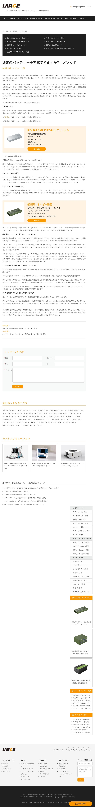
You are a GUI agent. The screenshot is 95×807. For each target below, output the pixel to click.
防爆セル (42, 776)
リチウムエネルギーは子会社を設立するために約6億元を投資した (26, 501)
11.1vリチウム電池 (22, 422)
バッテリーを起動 (79, 584)
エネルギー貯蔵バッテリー (74, 410)
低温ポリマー (44, 771)
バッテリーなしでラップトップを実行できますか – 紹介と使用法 (24, 334)
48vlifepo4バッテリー (59, 419)
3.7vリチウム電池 (74, 419)
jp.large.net (58, 797)
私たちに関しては (8, 24)
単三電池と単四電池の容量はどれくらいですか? (82, 706)
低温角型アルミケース (46, 768)
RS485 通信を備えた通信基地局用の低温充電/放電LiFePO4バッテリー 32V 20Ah (81, 682)
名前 (6, 358)
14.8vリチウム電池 (37, 422)
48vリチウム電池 (35, 425)
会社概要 (5, 763)
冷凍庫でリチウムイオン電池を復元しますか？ (82, 695)
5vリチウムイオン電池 (53, 422)
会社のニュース (7, 768)
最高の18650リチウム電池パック (18, 38)
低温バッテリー (74, 413)
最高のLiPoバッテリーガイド (55, 41)
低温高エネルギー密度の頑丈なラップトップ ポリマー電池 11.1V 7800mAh (81, 623)
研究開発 (73, 18)
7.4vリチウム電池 (8, 422)
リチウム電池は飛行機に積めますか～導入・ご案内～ (20, 328)
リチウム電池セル (79, 535)
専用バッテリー (23, 18)
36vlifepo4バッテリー (43, 419)
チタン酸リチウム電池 (27, 416)
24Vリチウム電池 (8, 425)
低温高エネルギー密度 (39, 204)
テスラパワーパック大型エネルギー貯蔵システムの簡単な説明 (25, 498)
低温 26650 (43, 766)
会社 (6, 364)
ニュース (81, 18)
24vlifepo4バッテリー (26, 419)
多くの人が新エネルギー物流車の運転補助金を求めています (24, 504)
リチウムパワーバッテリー (53, 18)
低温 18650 (43, 763)
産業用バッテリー (36, 18)
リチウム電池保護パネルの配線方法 (16, 491)
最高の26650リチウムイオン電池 (18, 52)
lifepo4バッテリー (8, 413)
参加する (17, 386)
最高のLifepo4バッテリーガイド (17, 45)
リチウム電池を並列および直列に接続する (60, 48)
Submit (81, 780)
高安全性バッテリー (79, 580)
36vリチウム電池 (22, 425)
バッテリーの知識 (21, 31)
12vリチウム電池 (68, 422)
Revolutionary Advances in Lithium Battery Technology (81, 730)
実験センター (25, 776)
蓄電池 (7, 117)
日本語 (89, 7)
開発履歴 (5, 766)
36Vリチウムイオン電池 (81, 550)
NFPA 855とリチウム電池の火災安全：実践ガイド (82, 727)
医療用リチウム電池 (73, 416)
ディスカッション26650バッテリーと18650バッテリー (82, 703)
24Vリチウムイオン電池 (81, 546)
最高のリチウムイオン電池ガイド (18, 41)
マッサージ (8, 370)
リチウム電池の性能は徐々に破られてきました (19, 494)
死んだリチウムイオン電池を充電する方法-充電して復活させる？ (82, 701)
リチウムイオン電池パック (58, 413)
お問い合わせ (6, 771)
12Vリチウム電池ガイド (54, 45)
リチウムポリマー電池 (24, 413)
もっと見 (37, 149)
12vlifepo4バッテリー (10, 419)
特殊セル (12, 18)
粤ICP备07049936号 (69, 797)
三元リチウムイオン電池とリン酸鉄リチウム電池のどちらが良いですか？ (82, 698)
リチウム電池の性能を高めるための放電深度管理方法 (82, 720)
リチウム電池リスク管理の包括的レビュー (82, 732)
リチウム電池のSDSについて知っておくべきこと (82, 725)
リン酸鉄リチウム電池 (80, 516)
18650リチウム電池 (40, 413)
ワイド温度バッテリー (10, 416)
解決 (66, 18)
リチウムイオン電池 (9, 410)
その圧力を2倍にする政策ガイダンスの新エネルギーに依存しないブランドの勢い (31, 488)
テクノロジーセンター (27, 768)
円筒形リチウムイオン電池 (55, 38)
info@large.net (79, 7)
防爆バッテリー (42, 416)
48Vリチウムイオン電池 (15, 48)
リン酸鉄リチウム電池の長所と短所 (82, 708)
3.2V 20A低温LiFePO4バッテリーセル (48, 130)
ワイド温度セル (44, 774)
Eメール (50, 358)
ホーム (5, 18)
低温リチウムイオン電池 (81, 576)
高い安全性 (62, 768)
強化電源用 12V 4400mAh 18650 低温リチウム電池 (80, 652)
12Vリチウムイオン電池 (81, 542)
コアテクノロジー (26, 779)
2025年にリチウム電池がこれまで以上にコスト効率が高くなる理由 (82, 722)
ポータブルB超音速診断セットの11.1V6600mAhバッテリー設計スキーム (15, 466)
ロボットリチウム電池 (56, 416)
